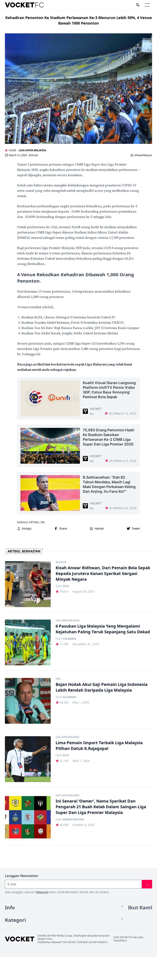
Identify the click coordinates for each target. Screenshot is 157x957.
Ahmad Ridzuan (143, 155)
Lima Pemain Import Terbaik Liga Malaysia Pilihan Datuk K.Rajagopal (99, 745)
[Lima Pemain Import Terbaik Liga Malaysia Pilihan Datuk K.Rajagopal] (28, 759)
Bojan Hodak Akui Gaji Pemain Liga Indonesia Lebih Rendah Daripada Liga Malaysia (102, 687)
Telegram (41, 892)
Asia (58, 679)
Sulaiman (69, 639)
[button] (147, 5)
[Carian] (137, 5)
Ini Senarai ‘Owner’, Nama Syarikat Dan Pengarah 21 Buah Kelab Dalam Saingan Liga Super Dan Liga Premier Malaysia (101, 806)
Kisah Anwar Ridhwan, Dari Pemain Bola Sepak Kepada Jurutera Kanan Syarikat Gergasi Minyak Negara (103, 573)
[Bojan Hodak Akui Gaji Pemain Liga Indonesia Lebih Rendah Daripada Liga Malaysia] (28, 701)
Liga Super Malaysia (32, 150)
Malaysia (61, 562)
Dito (66, 586)
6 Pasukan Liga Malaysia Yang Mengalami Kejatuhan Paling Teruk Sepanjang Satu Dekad (103, 629)
